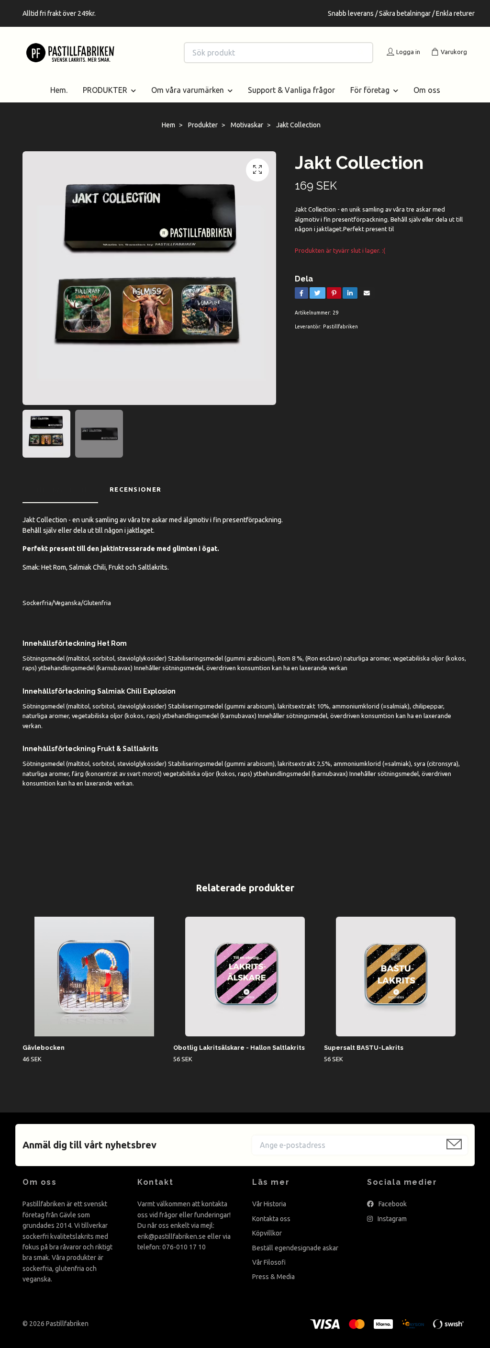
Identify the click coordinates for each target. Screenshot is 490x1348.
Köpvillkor (267, 1244)
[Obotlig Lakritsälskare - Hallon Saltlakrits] (245, 988)
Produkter (203, 136)
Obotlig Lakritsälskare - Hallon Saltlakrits (239, 1059)
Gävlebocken (43, 1059)
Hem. (58, 101)
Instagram (391, 1230)
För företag (370, 101)
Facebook (392, 1215)
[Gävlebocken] (94, 988)
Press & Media (273, 1288)
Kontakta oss (271, 1230)
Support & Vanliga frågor (291, 101)
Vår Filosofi (269, 1274)
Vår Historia (269, 1215)
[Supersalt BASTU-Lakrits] (396, 988)
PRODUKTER (105, 101)
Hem (168, 136)
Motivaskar (247, 136)
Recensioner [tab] (135, 500)
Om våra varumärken (187, 101)
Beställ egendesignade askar (295, 1259)
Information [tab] (60, 500)
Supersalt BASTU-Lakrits (363, 1059)
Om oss (426, 101)
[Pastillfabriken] (134, 53)
